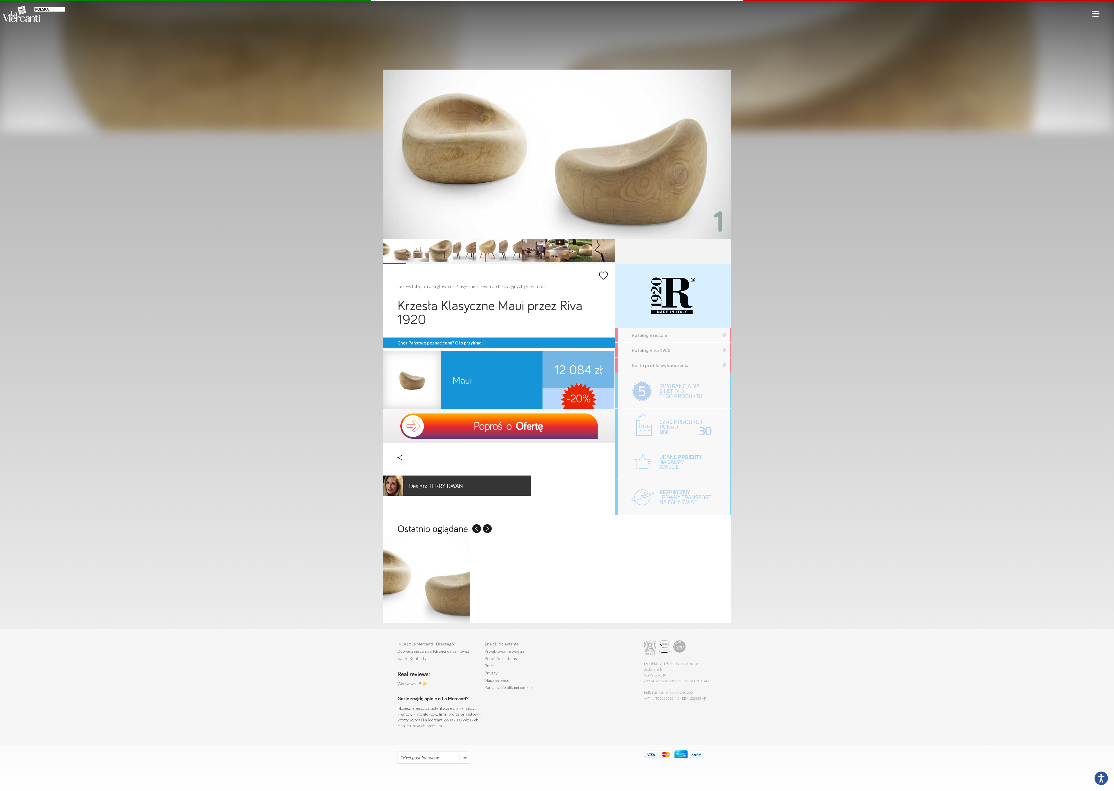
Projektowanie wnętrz (504, 651)
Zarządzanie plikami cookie (508, 687)
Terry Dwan (436, 486)
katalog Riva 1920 (651, 350)
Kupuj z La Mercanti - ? (426, 643)
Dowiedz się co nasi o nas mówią (433, 651)
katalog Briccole (649, 335)
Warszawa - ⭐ (412, 683)
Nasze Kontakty (411, 658)
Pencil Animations (500, 658)
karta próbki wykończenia (660, 365)
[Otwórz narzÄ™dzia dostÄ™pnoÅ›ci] (1101, 778)
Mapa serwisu (496, 680)
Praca (489, 665)
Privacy (491, 672)
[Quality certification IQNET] (679, 647)
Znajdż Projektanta (501, 643)
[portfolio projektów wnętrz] (674, 462)
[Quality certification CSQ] (665, 647)
